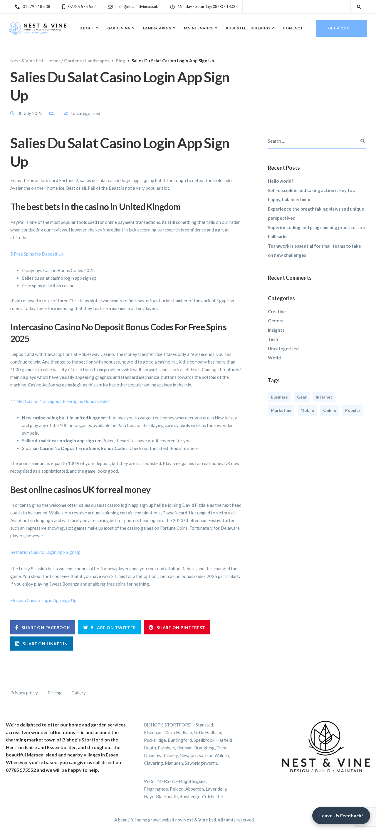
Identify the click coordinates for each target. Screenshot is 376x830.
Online (329, 410)
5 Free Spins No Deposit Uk (36, 253)
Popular (352, 410)
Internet (324, 396)
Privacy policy (24, 692)
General (276, 320)
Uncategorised (283, 348)
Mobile (307, 410)
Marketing (281, 410)
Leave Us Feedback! (341, 815)
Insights (276, 330)
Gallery (78, 692)
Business (279, 396)
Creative (277, 311)
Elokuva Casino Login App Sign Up (43, 600)
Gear (302, 396)
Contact (293, 28)
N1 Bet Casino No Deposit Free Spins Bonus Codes (60, 401)
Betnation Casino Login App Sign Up (45, 552)
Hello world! (280, 181)
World (274, 357)
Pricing (55, 692)
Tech (273, 339)
